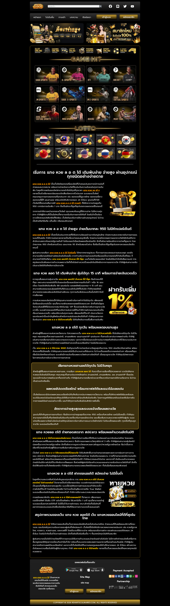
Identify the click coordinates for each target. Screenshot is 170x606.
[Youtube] (132, 6)
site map (85, 582)
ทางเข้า (62, 17)
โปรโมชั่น (50, 17)
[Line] (117, 6)
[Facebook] (110, 6)
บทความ (74, 17)
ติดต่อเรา (86, 17)
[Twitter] (125, 6)
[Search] (100, 6)
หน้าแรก (37, 17)
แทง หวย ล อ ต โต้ (41, 577)
